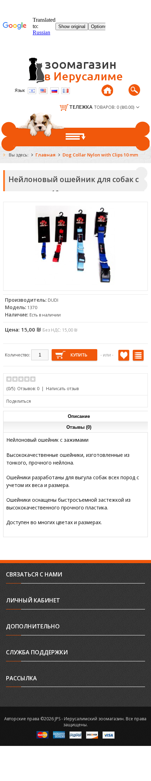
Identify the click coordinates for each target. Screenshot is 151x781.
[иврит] (32, 90)
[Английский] (43, 90)
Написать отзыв (62, 389)
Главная (45, 155)
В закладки (123, 355)
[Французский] (65, 90)
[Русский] (54, 90)
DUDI (53, 300)
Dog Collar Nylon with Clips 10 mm (100, 155)
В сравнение (138, 355)
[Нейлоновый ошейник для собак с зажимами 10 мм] (75, 284)
